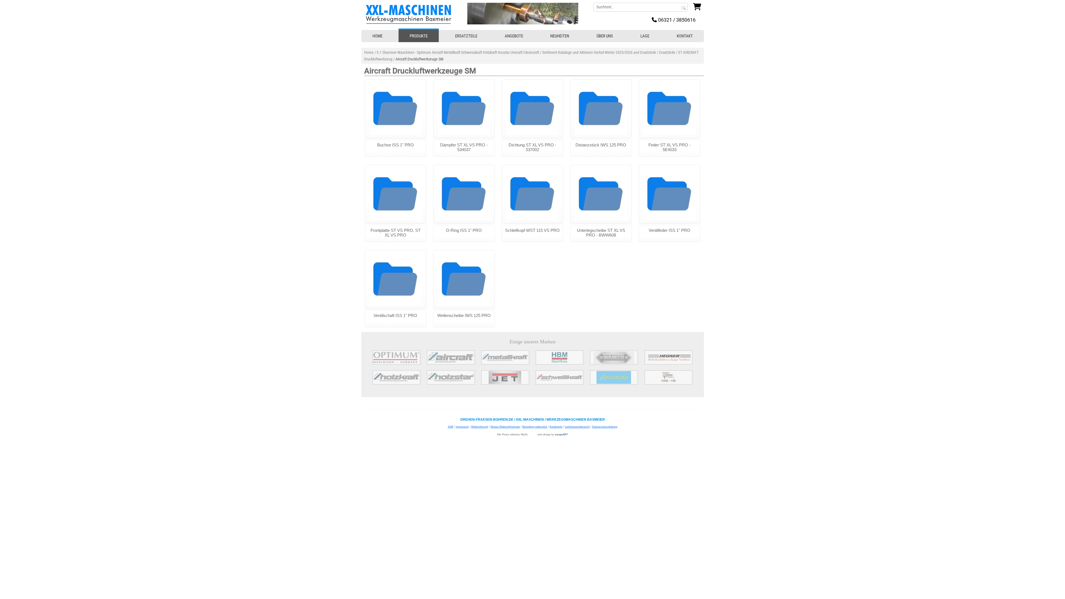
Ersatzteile (667, 52)
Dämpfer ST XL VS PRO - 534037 (464, 147)
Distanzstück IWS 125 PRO (600, 145)
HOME (377, 36)
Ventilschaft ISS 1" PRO (395, 315)
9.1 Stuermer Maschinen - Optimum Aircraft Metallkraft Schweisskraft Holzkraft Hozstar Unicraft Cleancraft (458, 52)
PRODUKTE (419, 36)
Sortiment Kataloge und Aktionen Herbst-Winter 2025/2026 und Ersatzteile (599, 52)
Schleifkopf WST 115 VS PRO (532, 230)
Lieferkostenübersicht (577, 426)
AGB (450, 426)
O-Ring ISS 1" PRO (464, 230)
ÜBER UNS (605, 36)
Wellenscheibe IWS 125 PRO (464, 315)
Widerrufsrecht (479, 426)
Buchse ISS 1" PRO (395, 145)
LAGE (644, 36)
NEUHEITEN (559, 36)
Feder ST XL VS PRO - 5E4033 (669, 147)
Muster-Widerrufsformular (505, 426)
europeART (561, 434)
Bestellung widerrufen (535, 426)
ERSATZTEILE (466, 36)
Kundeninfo (556, 426)
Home (369, 52)
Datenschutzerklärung (604, 426)
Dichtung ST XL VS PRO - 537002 (532, 147)
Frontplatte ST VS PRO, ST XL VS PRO (395, 232)
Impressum (462, 426)
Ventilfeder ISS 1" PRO (669, 230)
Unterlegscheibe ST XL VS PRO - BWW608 (601, 232)
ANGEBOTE (514, 36)
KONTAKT (685, 36)
